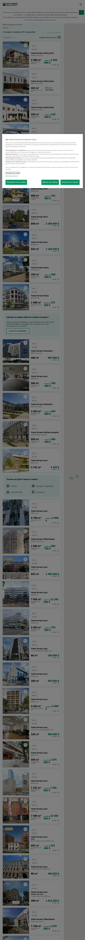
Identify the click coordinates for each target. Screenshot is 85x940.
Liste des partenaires (11, 176)
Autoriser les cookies (70, 182)
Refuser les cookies (50, 182)
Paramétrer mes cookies (16, 182)
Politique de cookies (13, 173)
